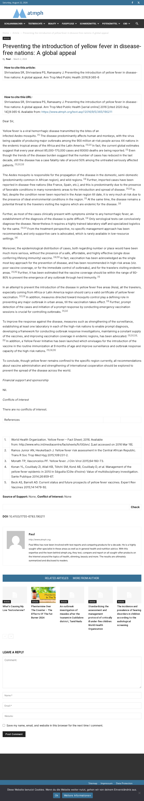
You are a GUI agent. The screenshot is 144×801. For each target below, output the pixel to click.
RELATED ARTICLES (56, 578)
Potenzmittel (109, 23)
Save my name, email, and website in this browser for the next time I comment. (55, 725)
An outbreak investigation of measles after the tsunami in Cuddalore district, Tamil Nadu (71, 614)
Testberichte (35, 23)
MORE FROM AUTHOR (86, 578)
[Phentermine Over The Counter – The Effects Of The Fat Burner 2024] (43, 595)
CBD (125, 23)
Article (16, 32)
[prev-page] (5, 636)
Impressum (106, 783)
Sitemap (92, 783)
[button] (136, 23)
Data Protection (124, 783)
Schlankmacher (13, 23)
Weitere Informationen (77, 795)
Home (6, 32)
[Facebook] (132, 2)
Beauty (52, 23)
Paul (8, 59)
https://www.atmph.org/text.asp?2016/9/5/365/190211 (76, 112)
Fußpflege (68, 23)
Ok (56, 795)
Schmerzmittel (88, 23)
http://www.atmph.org (40, 539)
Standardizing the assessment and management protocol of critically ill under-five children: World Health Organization (100, 617)
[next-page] (11, 636)
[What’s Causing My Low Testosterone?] (15, 595)
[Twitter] (138, 2)
